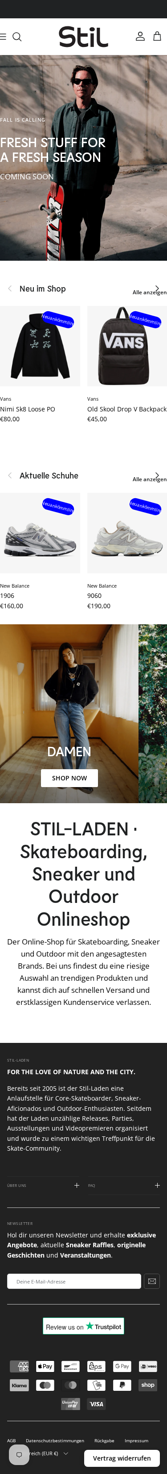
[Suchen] (21, 37)
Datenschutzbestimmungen (55, 1441)
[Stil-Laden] (83, 37)
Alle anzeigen (150, 292)
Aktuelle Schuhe (49, 475)
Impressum (136, 1441)
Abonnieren (152, 1281)
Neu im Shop (43, 288)
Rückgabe (104, 1441)
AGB (11, 1441)
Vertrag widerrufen (122, 1458)
